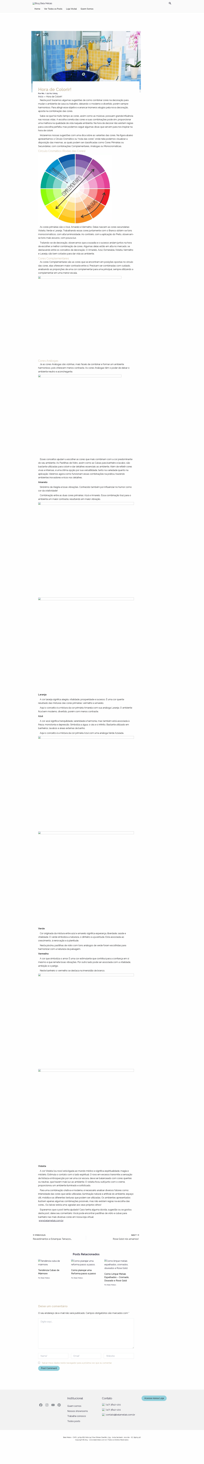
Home (37, 9)
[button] (170, 3)
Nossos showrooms (77, 1411)
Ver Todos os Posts (53, 9)
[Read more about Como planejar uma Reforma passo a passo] (86, 1262)
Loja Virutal (71, 9)
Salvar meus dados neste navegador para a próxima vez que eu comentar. (77, 1363)
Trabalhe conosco (76, 1416)
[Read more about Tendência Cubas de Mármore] (53, 1262)
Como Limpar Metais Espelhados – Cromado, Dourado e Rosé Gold (116, 1277)
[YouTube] (53, 1405)
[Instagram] (47, 1405)
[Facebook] (40, 1405)
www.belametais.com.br (51, 1220)
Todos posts (73, 1421)
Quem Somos (87, 9)
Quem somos (74, 1406)
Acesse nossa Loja (154, 1398)
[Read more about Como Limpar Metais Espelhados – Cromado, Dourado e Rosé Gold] (119, 1264)
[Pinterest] (59, 1405)
